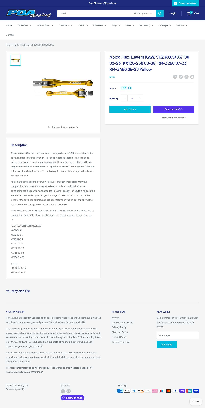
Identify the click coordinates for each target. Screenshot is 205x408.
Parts (128, 25)
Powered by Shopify (15, 389)
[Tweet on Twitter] (186, 76)
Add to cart (130, 109)
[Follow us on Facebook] (63, 391)
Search (115, 317)
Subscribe (166, 344)
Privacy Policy (119, 327)
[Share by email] (192, 76)
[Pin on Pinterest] (181, 76)
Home (9, 25)
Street (81, 25)
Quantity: (114, 98)
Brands (180, 25)
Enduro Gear (43, 25)
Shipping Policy (120, 332)
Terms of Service (121, 341)
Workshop (145, 25)
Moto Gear (22, 25)
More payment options (174, 117)
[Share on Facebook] (175, 76)
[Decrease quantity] (124, 98)
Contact (10, 34)
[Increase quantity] (140, 98)
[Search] (160, 13)
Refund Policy (119, 336)
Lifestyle (163, 25)
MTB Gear (98, 25)
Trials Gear (63, 25)
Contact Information (122, 322)
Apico (112, 77)
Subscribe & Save (187, 3)
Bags (114, 25)
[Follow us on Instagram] (68, 391)
